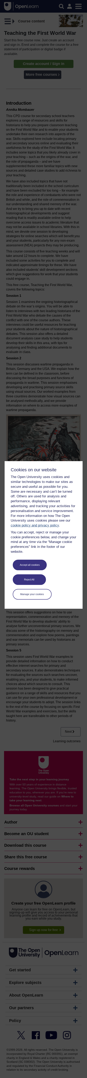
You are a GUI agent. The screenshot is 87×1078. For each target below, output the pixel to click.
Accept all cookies (30, 565)
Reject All (29, 579)
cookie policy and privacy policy (35, 525)
